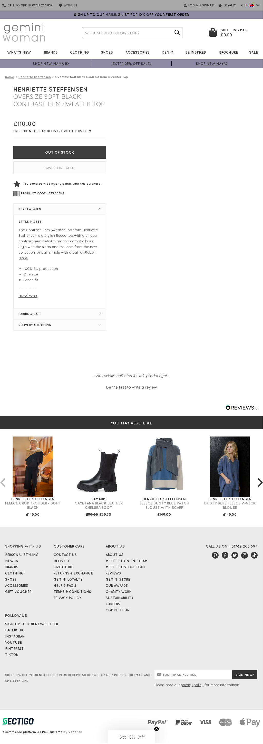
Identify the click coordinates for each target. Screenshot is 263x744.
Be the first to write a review (131, 387)
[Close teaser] (156, 728)
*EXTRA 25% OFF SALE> (131, 63)
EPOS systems (51, 731)
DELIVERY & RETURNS (34, 324)
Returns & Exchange (73, 573)
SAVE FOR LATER (60, 168)
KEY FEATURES (29, 209)
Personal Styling (22, 555)
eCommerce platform (19, 731)
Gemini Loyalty (68, 579)
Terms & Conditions (72, 591)
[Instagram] (244, 555)
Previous (2, 477)
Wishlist (70, 5)
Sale (253, 52)
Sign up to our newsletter (31, 624)
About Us (114, 555)
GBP (244, 5)
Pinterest (14, 648)
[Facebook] (225, 555)
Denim (167, 52)
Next (260, 477)
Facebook (14, 630)
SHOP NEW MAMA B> (51, 63)
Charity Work (119, 591)
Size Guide (63, 567)
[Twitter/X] (234, 555)
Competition (118, 610)
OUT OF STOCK (59, 152)
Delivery (62, 561)
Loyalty (229, 5)
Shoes (107, 52)
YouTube (13, 642)
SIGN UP (208, 5)
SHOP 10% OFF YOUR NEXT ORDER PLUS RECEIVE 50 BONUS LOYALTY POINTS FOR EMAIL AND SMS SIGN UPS (77, 677)
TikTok (11, 655)
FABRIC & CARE (29, 313)
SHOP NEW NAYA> (212, 63)
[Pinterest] (215, 555)
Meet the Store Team (125, 567)
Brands (51, 52)
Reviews (113, 573)
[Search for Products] (177, 32)
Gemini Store (118, 579)
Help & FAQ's (65, 585)
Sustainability (119, 598)
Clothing (79, 52)
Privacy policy (67, 598)
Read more (27, 296)
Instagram (15, 636)
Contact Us (65, 555)
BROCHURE (228, 52)
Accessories (137, 52)
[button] (131, 386)
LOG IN (193, 5)
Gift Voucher (18, 591)
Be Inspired (195, 52)
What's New (19, 52)
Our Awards (117, 585)
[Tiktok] (254, 555)
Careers (113, 604)
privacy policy (192, 685)
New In (11, 561)
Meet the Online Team (127, 561)
